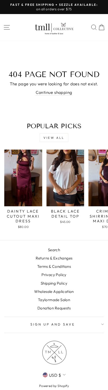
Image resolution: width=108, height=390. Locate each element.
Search (54, 249)
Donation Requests (54, 308)
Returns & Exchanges (54, 258)
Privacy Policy (54, 274)
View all (54, 138)
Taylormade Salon (54, 299)
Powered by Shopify (54, 386)
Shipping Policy (54, 283)
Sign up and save (52, 324)
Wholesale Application (54, 291)
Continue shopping (54, 92)
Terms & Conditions (54, 266)
